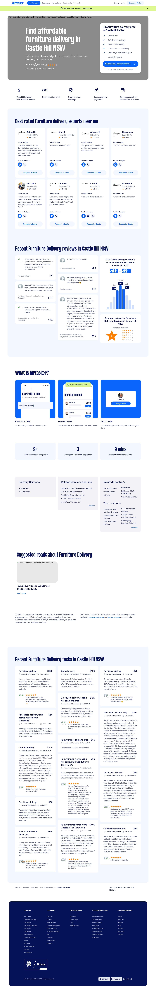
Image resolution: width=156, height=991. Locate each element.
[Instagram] (128, 979)
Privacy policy (51, 940)
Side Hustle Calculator (30, 925)
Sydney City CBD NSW (66, 135)
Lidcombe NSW (32, 186)
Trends (26, 940)
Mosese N (127, 183)
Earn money (27, 922)
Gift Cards (27, 943)
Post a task (34, 3)
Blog (48, 934)
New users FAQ (28, 952)
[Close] (147, 8)
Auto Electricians (97, 931)
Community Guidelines (53, 925)
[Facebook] (124, 979)
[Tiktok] (131, 979)
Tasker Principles (52, 928)
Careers (49, 920)
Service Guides (28, 934)
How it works (27, 917)
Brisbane (120, 922)
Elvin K (93, 183)
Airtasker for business (30, 920)
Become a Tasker (135, 3)
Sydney (120, 917)
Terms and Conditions (53, 931)
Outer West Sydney (96, 617)
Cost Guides (27, 931)
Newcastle (121, 931)
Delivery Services (97, 922)
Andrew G (95, 132)
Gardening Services (97, 928)
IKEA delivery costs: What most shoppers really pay (33, 587)
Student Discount (29, 946)
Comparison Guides (29, 937)
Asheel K (31, 132)
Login (71, 922)
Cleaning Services (97, 920)
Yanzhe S (31, 183)
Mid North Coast (114, 617)
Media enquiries (51, 922)
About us (49, 917)
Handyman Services (97, 917)
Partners (26, 949)
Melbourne (121, 920)
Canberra (120, 934)
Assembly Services (97, 934)
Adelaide (120, 928)
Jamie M (62, 183)
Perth (119, 925)
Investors (49, 943)
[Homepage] (17, 3)
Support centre (74, 925)
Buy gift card (87, 8)
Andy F (61, 132)
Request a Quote (30, 172)
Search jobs (27, 928)
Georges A (127, 132)
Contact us (50, 937)
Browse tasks (74, 920)
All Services (95, 937)
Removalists (95, 925)
